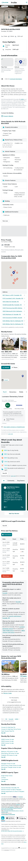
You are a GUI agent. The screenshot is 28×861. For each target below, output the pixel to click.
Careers (2, 826)
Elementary (12, 392)
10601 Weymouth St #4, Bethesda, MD (13, 311)
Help (11, 828)
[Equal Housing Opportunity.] (19, 848)
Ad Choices (21, 828)
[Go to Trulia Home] (14, 2)
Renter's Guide (7, 693)
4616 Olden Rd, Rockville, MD (11, 301)
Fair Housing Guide (21, 824)
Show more (6, 576)
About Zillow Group (12, 824)
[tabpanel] (14, 557)
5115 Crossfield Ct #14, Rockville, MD (13, 298)
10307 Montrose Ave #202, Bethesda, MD (14, 308)
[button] (26, 2)
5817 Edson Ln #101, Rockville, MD (12, 295)
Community (10, 480)
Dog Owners (21, 480)
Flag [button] (22, 507)
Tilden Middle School (8, 630)
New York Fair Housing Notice (7, 809)
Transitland (20, 796)
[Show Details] (24, 295)
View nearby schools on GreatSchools (14, 427)
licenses (18, 804)
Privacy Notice (16, 828)
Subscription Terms (5, 828)
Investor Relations (14, 826)
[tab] (5, 367)
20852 (22, 99)
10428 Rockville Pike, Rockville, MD (12, 305)
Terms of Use (21, 826)
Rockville (4, 593)
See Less (6, 221)
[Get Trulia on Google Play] (21, 818)
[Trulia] (2, 818)
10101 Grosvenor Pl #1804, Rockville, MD (14, 317)
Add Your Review (14, 513)
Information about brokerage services (11, 810)
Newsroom (7, 826)
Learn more (10, 433)
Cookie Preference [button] (4, 829)
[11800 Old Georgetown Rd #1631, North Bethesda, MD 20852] (10, 666)
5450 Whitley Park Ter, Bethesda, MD (13, 321)
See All (5, 473)
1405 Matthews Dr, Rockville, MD (12, 314)
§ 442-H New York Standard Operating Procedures (11, 808)
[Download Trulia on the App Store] (10, 818)
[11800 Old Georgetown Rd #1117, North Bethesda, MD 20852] (10, 344)
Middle (21, 392)
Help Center (6, 850)
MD (6, 719)
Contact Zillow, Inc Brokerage (8, 814)
